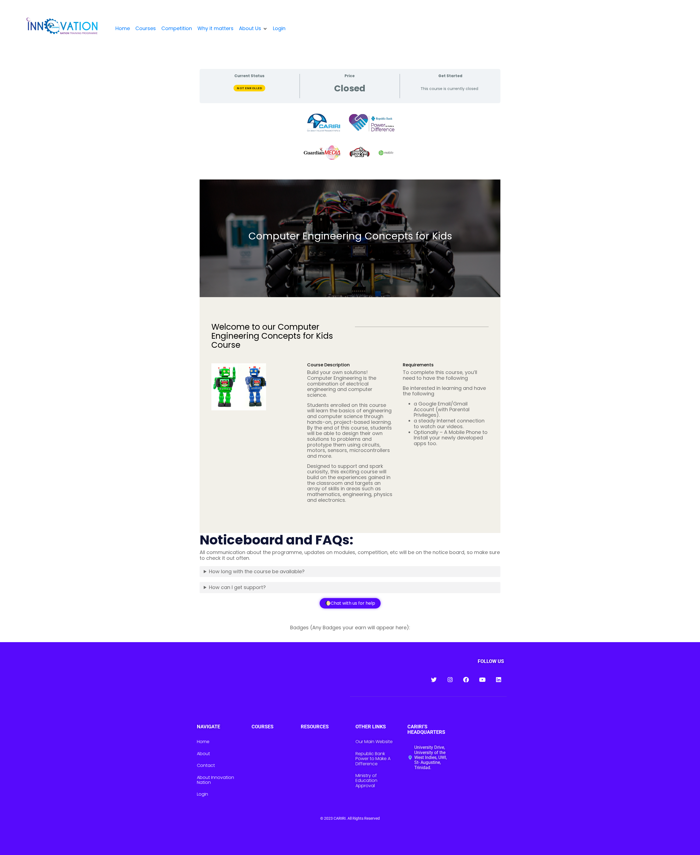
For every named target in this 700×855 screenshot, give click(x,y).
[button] (253, 28)
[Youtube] (482, 680)
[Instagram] (450, 680)
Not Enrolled (249, 88)
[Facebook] (466, 680)
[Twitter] (434, 680)
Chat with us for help (353, 603)
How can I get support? (237, 587)
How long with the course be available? (257, 571)
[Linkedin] (498, 680)
